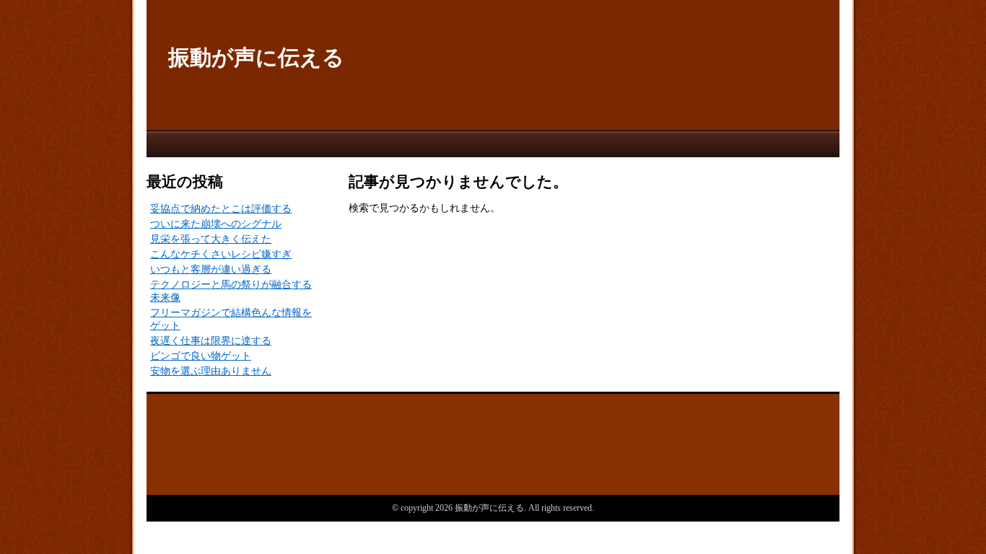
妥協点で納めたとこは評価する (221, 208)
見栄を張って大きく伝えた (210, 239)
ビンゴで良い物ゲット (200, 356)
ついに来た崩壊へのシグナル (216, 224)
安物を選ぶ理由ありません (210, 371)
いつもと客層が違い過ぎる (210, 269)
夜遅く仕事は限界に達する (210, 340)
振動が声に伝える (256, 57)
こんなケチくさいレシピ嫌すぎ (221, 254)
